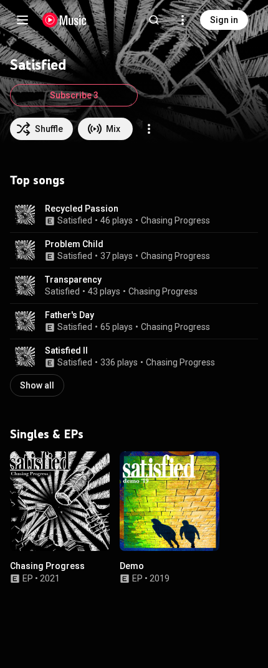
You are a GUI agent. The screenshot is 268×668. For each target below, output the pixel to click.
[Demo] (169, 501)
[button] (25, 215)
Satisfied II (66, 350)
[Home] (64, 19)
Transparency (73, 280)
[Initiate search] (154, 20)
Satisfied (74, 220)
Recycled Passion (81, 209)
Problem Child (74, 244)
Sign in (224, 20)
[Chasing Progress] (60, 501)
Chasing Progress (175, 220)
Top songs (37, 179)
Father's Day (69, 315)
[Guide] (22, 19)
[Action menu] (149, 129)
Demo (132, 566)
